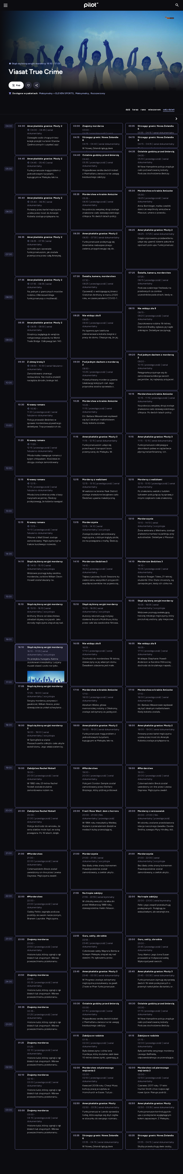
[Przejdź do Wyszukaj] (177, 5)
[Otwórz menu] (5, 5)
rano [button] (143, 109)
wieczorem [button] (154, 109)
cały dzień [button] (168, 109)
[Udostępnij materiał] (36, 85)
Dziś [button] (128, 109)
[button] (176, 118)
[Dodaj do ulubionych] (28, 85)
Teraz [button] (135, 109)
